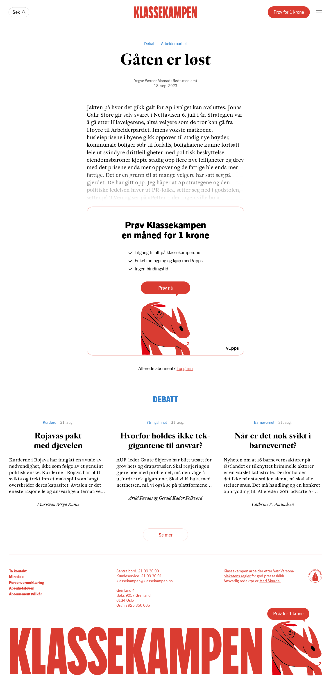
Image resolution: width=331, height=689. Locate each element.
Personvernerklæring (26, 582)
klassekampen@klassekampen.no (144, 580)
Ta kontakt (18, 570)
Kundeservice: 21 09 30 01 (139, 575)
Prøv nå (165, 287)
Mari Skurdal (270, 580)
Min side (16, 576)
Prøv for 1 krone (289, 12)
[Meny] (319, 12)
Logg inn (185, 368)
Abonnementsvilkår (25, 593)
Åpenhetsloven (21, 587)
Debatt (150, 43)
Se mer (165, 534)
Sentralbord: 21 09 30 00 (137, 570)
